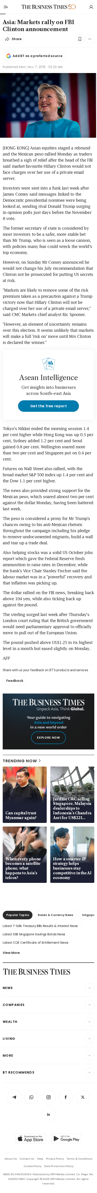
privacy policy (55, 1158)
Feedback (14, 680)
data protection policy (59, 1166)
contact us (27, 1158)
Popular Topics (17, 915)
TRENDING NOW (20, 761)
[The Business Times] (44, 7)
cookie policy (33, 1166)
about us (11, 1158)
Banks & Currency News (55, 915)
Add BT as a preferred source (37, 56)
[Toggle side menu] (5, 6)
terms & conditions (79, 1158)
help (40, 1158)
